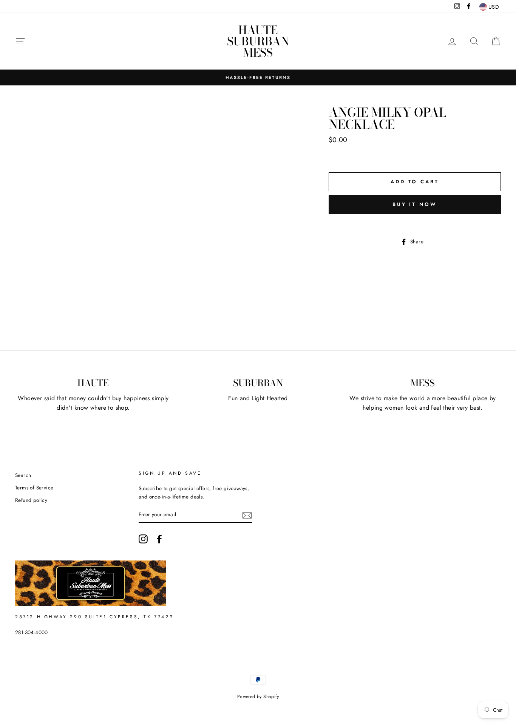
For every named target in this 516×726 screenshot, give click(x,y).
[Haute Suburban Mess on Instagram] (143, 538)
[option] (258, 77)
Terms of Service (34, 487)
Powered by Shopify (258, 696)
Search (23, 475)
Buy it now (414, 204)
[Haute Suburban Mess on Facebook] (159, 538)
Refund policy (31, 500)
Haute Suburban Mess (258, 41)
